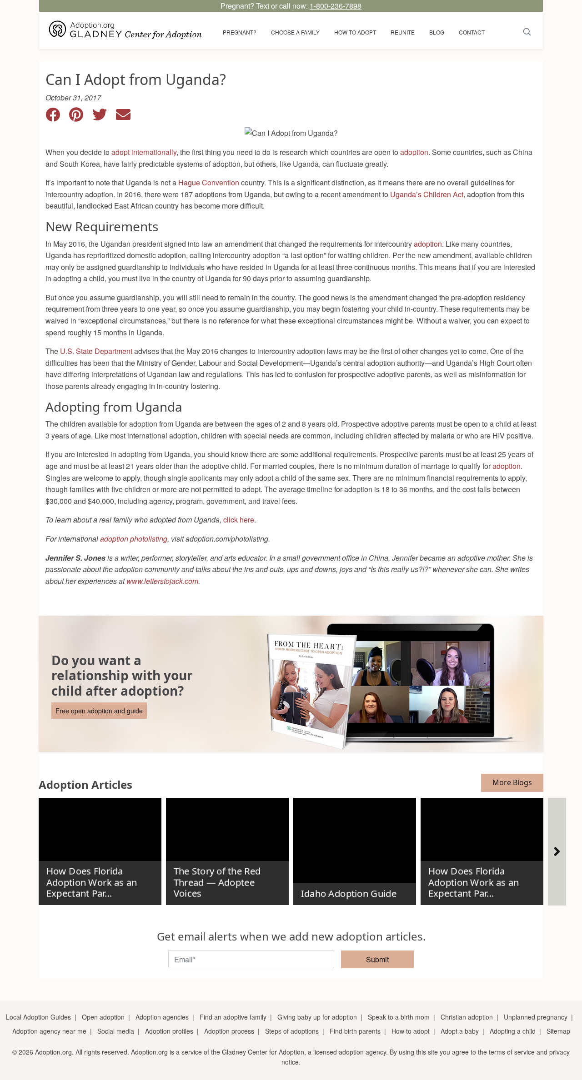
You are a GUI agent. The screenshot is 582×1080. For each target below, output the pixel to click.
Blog (436, 32)
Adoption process (229, 1030)
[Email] (127, 117)
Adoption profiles (169, 1030)
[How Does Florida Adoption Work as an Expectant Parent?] (100, 848)
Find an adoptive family (233, 1016)
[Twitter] (104, 117)
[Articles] (557, 852)
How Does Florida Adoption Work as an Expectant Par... (91, 882)
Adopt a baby (460, 1030)
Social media (115, 1030)
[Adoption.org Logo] (125, 30)
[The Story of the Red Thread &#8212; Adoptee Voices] (227, 848)
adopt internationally (143, 152)
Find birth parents (355, 1030)
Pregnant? (239, 32)
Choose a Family (295, 32)
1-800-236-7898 (335, 5)
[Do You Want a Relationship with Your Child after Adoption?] (291, 684)
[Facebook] (57, 117)
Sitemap (558, 1030)
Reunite (403, 32)
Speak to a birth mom (399, 1016)
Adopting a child (513, 1030)
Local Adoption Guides (38, 1016)
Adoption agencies (162, 1016)
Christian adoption (467, 1016)
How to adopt (355, 32)
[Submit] (527, 30)
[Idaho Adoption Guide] (354, 848)
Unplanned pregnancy (535, 1016)
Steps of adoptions (292, 1030)
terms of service (512, 1051)
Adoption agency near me (49, 1030)
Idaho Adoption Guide (348, 893)
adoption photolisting (133, 538)
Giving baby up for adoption (317, 1016)
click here (238, 519)
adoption (414, 152)
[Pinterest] (80, 117)
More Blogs (512, 782)
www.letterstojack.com (162, 581)
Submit (377, 959)
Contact (472, 32)
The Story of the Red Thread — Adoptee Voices (217, 882)
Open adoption (103, 1016)
